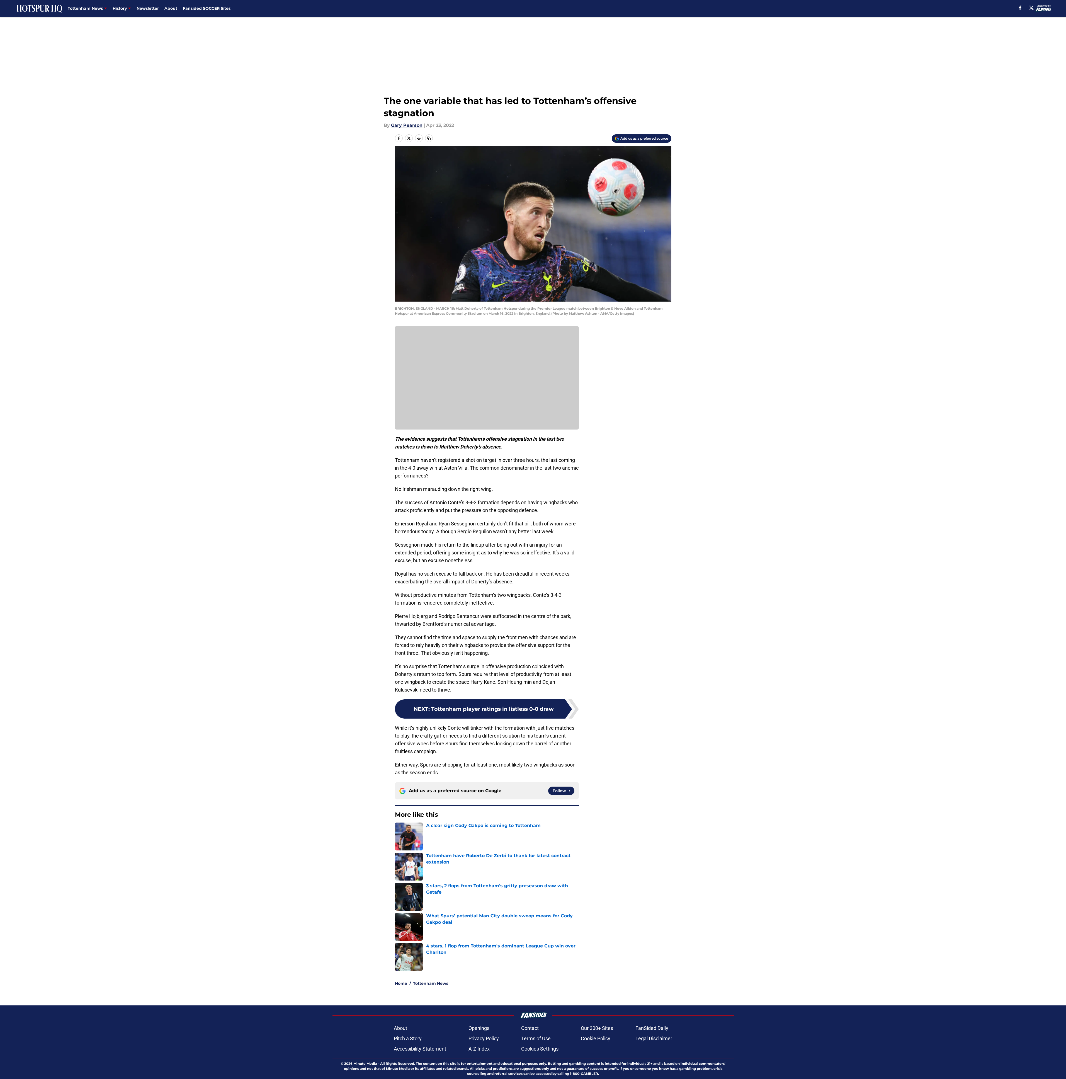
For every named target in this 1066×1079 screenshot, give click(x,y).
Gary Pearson (406, 125)
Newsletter (148, 8)
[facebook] (1020, 8)
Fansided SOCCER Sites (206, 8)
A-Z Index (479, 1049)
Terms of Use (536, 1038)
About (170, 8)
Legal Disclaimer (653, 1038)
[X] (1031, 8)
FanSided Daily (651, 1028)
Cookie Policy (595, 1038)
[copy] (429, 138)
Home (401, 983)
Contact (530, 1028)
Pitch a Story (408, 1038)
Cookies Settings (540, 1049)
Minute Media (365, 1063)
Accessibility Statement (420, 1049)
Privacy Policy (483, 1038)
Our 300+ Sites (597, 1028)
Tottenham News (430, 983)
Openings (478, 1028)
